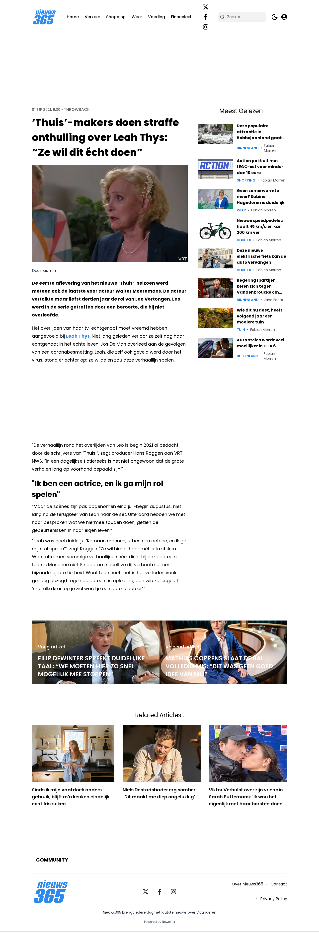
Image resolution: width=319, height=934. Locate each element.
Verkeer (92, 17)
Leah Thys (78, 336)
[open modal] (284, 17)
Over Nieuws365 (247, 884)
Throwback (77, 109)
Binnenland (248, 147)
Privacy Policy (273, 899)
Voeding (156, 17)
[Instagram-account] (206, 27)
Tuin (241, 329)
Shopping (116, 17)
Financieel (181, 17)
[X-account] (206, 7)
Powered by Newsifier (159, 922)
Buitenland (247, 356)
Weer (137, 17)
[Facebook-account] (206, 17)
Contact (279, 884)
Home (73, 17)
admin (49, 270)
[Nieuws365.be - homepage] (44, 17)
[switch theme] (274, 16)
